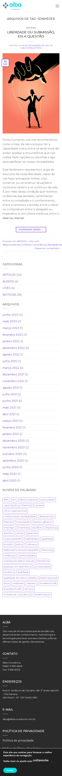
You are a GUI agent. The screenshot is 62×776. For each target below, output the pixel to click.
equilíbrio (37, 527)
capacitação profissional (17, 505)
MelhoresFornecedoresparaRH (21, 550)
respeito (31, 583)
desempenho (46, 516)
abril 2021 (9, 414)
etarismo (9, 533)
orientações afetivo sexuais (19, 561)
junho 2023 (11, 314)
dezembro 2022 (14, 348)
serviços (29, 589)
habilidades (31, 539)
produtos (9, 572)
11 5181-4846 (16, 666)
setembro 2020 (13, 460)
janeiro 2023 (11, 341)
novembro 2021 (13, 381)
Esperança (52, 527)
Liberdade (52, 244)
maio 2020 (10, 474)
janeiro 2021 (11, 434)
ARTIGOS (31, 28)
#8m (6, 499)
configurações (41, 760)
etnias (20, 533)
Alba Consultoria (31, 48)
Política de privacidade (18, 740)
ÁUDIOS (8, 281)
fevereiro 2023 (13, 334)
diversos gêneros (42, 522)
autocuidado (47, 499)
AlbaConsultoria (11, 244)
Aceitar (10, 770)
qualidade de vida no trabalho (20, 578)
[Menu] (57, 6)
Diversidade (23, 522)
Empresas (23, 527)
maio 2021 (9, 407)
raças (6, 583)
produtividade (43, 566)
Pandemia (43, 561)
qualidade (23, 572)
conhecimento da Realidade (20, 516)
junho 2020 (11, 467)
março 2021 (11, 420)
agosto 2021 (11, 387)
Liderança (31, 544)
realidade (18, 583)
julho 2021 (10, 394)
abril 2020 (10, 480)
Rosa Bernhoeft (12, 589)
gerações (32, 533)
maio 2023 (10, 321)
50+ (14, 499)
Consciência (39, 244)
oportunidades (27, 555)
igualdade (47, 539)
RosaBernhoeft (48, 583)
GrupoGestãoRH (13, 539)
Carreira (38, 505)
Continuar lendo (31, 229)
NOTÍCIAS (9, 294)
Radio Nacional (48, 578)
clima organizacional (15, 511)
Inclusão (8, 544)
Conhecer (26, 244)
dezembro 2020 (14, 440)
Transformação (42, 594)
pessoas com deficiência (18, 566)
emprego (9, 527)
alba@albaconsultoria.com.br (19, 719)
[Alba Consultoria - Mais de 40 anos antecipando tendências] (12, 6)
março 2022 (11, 368)
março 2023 (11, 328)
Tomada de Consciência (17, 594)
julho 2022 (10, 361)
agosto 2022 (11, 354)
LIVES (7, 288)
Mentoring (47, 550)
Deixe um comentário (47, 248)
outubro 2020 (12, 454)
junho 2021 (10, 401)
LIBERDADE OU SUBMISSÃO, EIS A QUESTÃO (31, 34)
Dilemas (8, 522)
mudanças (9, 555)
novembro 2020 (14, 447)
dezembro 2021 (13, 374)
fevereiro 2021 (12, 427)
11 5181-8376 (14, 669)
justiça (19, 544)
